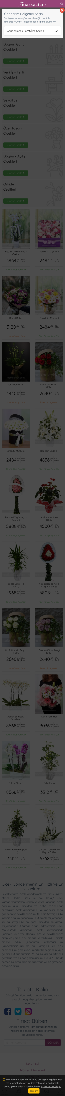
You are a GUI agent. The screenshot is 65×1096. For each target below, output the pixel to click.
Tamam (34, 1090)
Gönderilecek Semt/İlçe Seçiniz (25, 30)
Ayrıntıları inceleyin (51, 1086)
